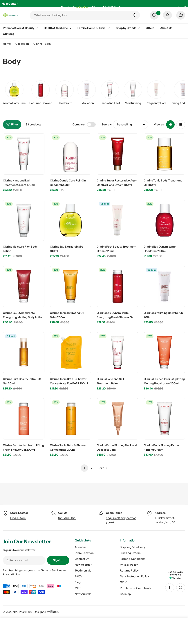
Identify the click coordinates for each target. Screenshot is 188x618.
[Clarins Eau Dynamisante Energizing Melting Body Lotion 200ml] (23, 286)
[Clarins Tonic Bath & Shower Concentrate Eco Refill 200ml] (70, 352)
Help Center (10, 3)
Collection (22, 43)
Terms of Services (51, 570)
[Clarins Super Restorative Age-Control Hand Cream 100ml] (117, 154)
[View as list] (180, 124)
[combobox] (85, 15)
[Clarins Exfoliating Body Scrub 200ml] (164, 286)
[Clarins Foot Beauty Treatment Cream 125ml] (117, 220)
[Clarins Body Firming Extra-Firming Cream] (164, 418)
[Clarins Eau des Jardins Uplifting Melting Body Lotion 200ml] (164, 352)
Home (7, 43)
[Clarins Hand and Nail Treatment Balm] (117, 352)
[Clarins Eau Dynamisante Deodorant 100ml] (164, 220)
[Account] (167, 15)
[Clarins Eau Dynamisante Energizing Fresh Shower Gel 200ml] (117, 286)
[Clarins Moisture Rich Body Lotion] (23, 220)
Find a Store (18, 518)
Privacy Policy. (11, 574)
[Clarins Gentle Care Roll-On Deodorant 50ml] (70, 154)
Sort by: (107, 124)
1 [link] (84, 468)
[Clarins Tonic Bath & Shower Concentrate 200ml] (70, 418)
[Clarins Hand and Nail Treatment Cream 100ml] (23, 154)
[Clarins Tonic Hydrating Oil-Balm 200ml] (70, 286)
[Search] (135, 15)
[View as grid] (170, 124)
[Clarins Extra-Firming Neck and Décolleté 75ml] (117, 418)
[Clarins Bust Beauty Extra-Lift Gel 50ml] (23, 352)
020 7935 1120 (67, 518)
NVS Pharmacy (22, 612)
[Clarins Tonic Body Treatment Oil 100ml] (164, 154)
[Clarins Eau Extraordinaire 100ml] (70, 220)
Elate (54, 612)
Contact (7, 10)
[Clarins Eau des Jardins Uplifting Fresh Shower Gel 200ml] (23, 418)
